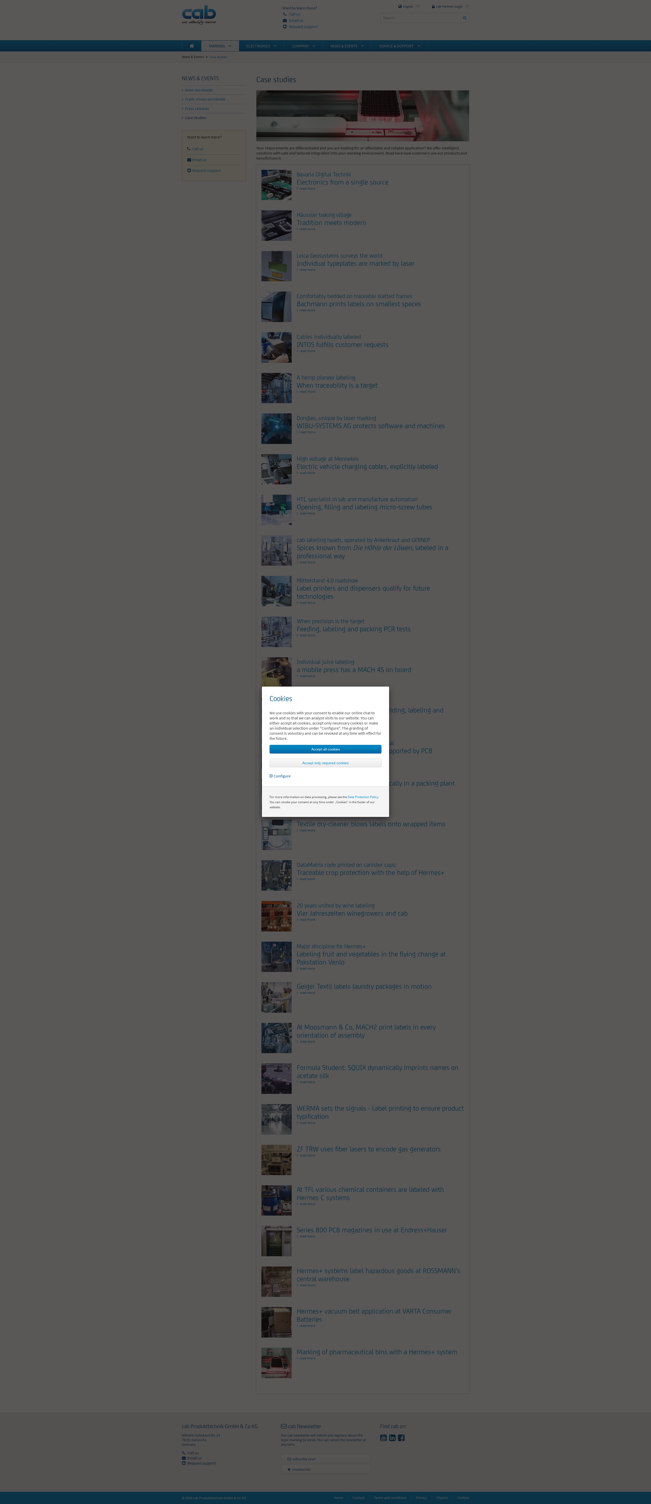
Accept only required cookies (325, 763)
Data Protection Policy (363, 797)
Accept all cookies (325, 749)
